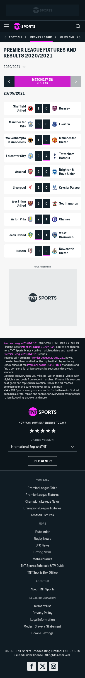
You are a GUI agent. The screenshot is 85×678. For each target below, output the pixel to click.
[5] (53, 430)
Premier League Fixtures (42, 495)
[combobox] (15, 67)
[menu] (78, 26)
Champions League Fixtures (42, 508)
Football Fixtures (42, 515)
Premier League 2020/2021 (21, 343)
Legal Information (42, 619)
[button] (6, 26)
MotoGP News (42, 559)
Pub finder (42, 532)
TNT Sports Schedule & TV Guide (42, 566)
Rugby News (42, 538)
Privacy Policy (43, 613)
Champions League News (42, 501)
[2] (37, 430)
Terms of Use (42, 606)
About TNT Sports (43, 589)
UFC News (42, 545)
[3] (42, 430)
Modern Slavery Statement (42, 626)
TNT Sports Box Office (42, 572)
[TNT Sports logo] (24, 26)
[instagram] (53, 666)
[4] (48, 430)
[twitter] (42, 666)
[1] (31, 430)
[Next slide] (79, 37)
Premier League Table (42, 488)
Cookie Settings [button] (42, 633)
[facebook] (31, 666)
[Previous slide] (5, 37)
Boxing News (42, 552)
